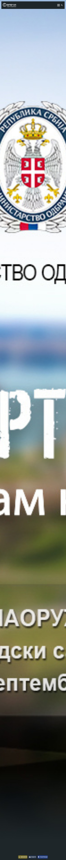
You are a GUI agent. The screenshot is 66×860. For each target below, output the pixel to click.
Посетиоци (42, 857)
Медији (32, 857)
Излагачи (22, 857)
